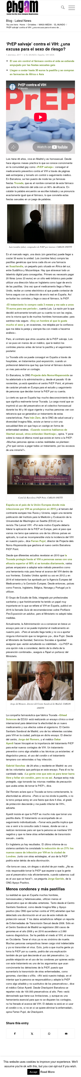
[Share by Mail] (66, 1034)
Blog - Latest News (18, 20)
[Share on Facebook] (14, 1034)
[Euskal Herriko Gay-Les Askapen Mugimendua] (33, 7)
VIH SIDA (50, 54)
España (41, 54)
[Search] (61, 7)
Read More (47, 1072)
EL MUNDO (31, 54)
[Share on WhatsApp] (49, 1034)
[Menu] (70, 7)
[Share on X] (32, 1034)
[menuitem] (61, 7)
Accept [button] (33, 1072)
